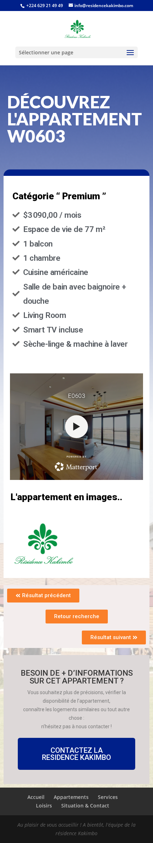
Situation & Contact (85, 805)
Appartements (71, 797)
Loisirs (44, 805)
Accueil (35, 797)
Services (108, 797)
